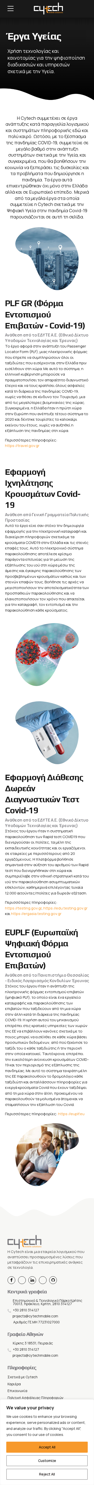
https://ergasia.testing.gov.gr (36, 913)
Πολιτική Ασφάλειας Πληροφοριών (35, 1398)
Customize (47, 1460)
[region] (47, 1442)
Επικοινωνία (17, 1391)
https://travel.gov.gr (22, 445)
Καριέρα (14, 1384)
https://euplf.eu (71, 1113)
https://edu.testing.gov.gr (65, 908)
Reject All (47, 1474)
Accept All (47, 1447)
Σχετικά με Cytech (23, 1377)
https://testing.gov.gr (23, 908)
